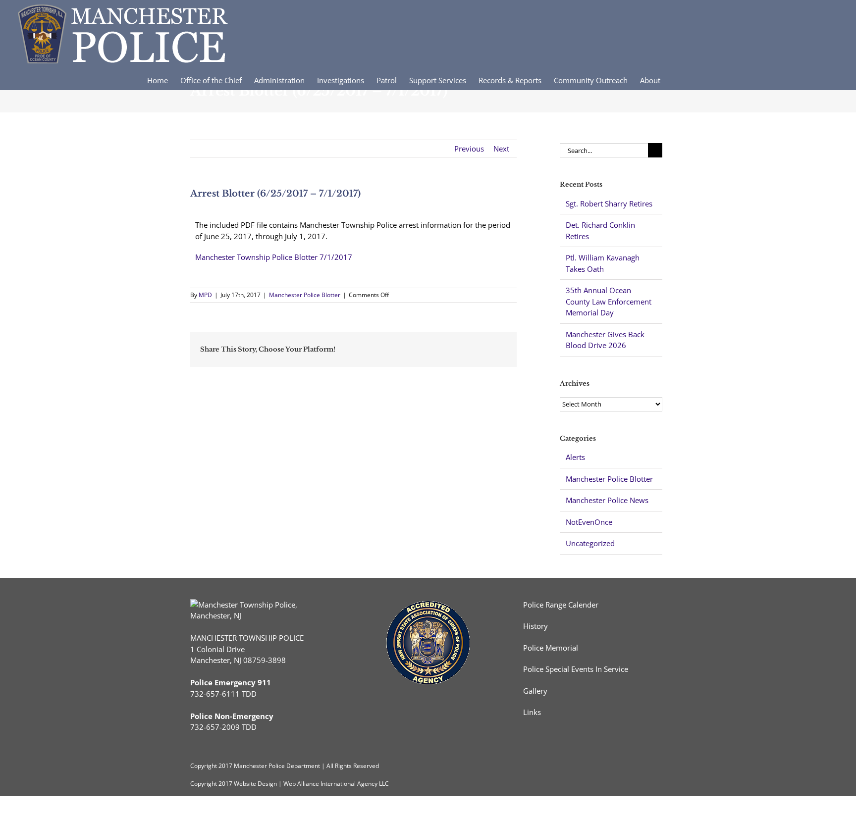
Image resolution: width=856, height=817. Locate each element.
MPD (205, 295)
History (535, 626)
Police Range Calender (560, 605)
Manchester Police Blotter (304, 295)
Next (501, 148)
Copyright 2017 (211, 783)
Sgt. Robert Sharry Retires (609, 203)
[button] (694, 80)
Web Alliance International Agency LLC (336, 783)
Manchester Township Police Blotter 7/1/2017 (273, 257)
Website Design (255, 783)
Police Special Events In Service (575, 669)
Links (532, 712)
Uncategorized (590, 543)
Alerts (575, 457)
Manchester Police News (607, 500)
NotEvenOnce (589, 522)
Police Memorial (550, 648)
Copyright (203, 766)
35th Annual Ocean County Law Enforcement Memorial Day (608, 301)
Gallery (535, 691)
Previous (469, 148)
